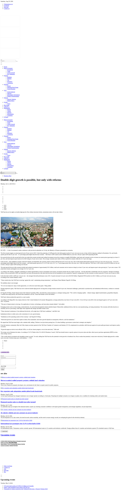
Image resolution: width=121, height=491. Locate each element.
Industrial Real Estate (12, 87)
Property (6, 84)
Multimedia (7, 108)
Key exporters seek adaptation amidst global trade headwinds (21, 391)
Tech (5, 90)
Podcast (9, 112)
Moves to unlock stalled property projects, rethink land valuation (23, 380)
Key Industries (11, 74)
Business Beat (7, 176)
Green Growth (11, 72)
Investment (10, 69)
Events (5, 102)
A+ (5, 209)
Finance (6, 75)
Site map (6, 7)
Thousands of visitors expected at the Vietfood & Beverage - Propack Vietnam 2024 (26, 489)
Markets (9, 78)
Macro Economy (8, 68)
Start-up (9, 93)
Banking (9, 77)
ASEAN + (7, 106)
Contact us (6, 8)
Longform (10, 115)
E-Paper (6, 117)
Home (5, 66)
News (8, 103)
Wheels (6, 97)
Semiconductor (11, 92)
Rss (5, 472)
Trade (8, 71)
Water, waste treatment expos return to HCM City (17, 487)
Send (2, 369)
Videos (9, 111)
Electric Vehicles (11, 99)
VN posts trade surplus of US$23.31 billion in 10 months (19, 486)
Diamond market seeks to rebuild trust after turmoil (18, 402)
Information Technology (13, 95)
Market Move (10, 100)
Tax (8, 80)
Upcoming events (8, 435)
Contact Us (7, 467)
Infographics (10, 114)
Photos (9, 109)
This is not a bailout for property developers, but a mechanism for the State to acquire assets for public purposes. (30, 385)
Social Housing (11, 89)
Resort (9, 86)
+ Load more (4, 431)
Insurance (9, 81)
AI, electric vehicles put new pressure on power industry (19, 413)
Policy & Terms (8, 466)
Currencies (10, 83)
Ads (5, 469)
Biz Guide (6, 105)
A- (5, 205)
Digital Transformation (13, 96)
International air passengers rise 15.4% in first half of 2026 (20, 423)
